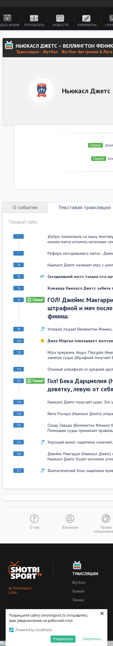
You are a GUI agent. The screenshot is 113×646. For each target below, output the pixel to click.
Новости (61, 25)
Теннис (78, 599)
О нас (35, 527)
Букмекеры (87, 25)
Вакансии (70, 527)
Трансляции (27, 51)
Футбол (50, 51)
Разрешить (63, 638)
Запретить (92, 638)
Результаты (34, 25)
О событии (25, 207)
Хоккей (78, 591)
